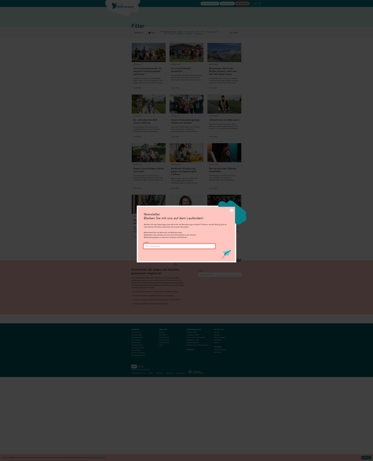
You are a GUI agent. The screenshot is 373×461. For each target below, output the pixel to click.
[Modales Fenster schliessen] (231, 210)
